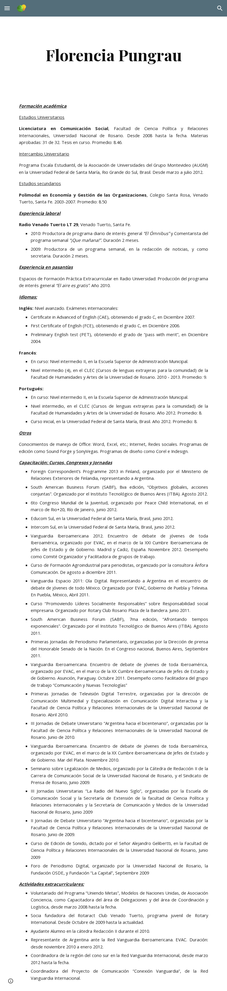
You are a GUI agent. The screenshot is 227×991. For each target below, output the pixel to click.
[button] (7, 8)
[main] (113, 54)
